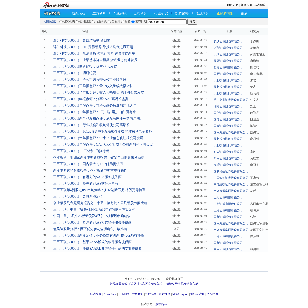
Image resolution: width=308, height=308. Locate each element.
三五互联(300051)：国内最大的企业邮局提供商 (88, 164)
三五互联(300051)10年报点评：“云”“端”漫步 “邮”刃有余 (94, 112)
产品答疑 (212, 294)
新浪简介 (96, 294)
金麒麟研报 (225, 13)
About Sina (109, 294)
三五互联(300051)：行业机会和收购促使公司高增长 (91, 125)
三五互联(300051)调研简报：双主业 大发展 (85, 66)
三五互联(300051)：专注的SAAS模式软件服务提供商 (92, 222)
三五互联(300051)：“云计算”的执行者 (81, 151)
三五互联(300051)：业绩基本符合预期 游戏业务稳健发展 (95, 60)
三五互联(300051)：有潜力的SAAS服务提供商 (87, 177)
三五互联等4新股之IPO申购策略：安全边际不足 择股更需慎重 (99, 190)
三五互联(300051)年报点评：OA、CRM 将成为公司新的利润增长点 (103, 144)
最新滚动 (78, 13)
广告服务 (124, 294)
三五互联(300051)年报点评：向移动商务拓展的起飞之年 (94, 105)
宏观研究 (202, 13)
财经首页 (233, 5)
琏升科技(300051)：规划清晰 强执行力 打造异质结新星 (94, 53)
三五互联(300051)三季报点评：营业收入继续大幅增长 (93, 86)
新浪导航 (260, 5)
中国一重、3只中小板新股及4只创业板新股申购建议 (92, 216)
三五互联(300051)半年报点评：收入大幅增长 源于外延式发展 (98, 92)
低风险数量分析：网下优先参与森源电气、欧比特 (90, 229)
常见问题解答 (118, 284)
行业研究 (161, 13)
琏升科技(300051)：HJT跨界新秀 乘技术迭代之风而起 (93, 47)
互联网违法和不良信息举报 (145, 284)
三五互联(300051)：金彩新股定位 (78, 196)
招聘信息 (151, 294)
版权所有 (161, 304)
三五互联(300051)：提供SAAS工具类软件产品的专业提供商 (97, 248)
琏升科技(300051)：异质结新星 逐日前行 (83, 40)
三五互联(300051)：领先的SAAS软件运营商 (85, 183)
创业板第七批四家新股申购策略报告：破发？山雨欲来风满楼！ (100, 157)
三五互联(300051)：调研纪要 (74, 73)
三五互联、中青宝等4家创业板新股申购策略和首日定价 (94, 209)
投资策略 (182, 13)
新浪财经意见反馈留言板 (182, 284)
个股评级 (120, 13)
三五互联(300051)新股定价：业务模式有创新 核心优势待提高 (98, 235)
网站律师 (164, 294)
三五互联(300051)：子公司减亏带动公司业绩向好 (89, 79)
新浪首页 (246, 5)
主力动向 (99, 13)
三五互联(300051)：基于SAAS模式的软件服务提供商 (92, 242)
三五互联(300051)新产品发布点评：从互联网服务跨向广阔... (98, 118)
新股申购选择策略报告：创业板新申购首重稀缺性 (90, 170)
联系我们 (137, 294)
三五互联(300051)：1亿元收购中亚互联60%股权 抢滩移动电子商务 (102, 131)
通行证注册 (197, 294)
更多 (244, 13)
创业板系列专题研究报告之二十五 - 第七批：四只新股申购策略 (100, 203)
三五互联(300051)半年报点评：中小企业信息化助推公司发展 (98, 138)
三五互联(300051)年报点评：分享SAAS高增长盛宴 (90, 99)
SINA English (180, 294)
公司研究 (140, 13)
